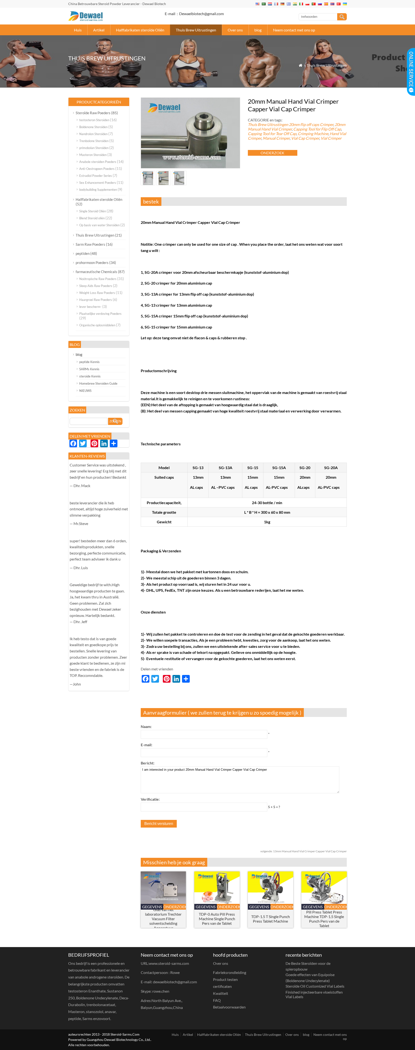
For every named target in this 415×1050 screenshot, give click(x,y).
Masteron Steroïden (93, 155)
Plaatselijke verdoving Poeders (100, 314)
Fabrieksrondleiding (229, 972)
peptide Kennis (89, 362)
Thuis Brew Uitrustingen (196, 30)
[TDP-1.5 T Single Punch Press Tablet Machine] (270, 902)
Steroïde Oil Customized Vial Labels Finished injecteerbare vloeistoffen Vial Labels (315, 991)
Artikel (98, 30)
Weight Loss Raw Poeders (97, 293)
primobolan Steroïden (94, 148)
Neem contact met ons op (294, 30)
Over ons (235, 30)
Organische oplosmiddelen (97, 325)
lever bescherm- (90, 307)
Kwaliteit (220, 993)
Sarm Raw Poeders (90, 244)
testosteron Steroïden (94, 120)
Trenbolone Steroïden (94, 141)
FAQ (217, 1000)
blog (258, 30)
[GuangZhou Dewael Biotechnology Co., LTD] (85, 19)
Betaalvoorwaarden (229, 1007)
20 (311, 124)
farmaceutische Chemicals (96, 271)
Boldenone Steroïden (93, 127)
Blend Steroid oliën (92, 218)
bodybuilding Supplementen (98, 189)
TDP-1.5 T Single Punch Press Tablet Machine (270, 918)
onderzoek (272, 152)
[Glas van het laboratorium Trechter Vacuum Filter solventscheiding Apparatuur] (163, 902)
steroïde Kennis (90, 376)
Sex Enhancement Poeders (97, 183)
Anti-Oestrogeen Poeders (97, 169)
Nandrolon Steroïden (93, 134)
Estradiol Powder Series (95, 176)
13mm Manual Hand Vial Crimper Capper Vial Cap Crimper (303, 851)
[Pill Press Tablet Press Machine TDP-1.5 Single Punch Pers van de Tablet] (324, 902)
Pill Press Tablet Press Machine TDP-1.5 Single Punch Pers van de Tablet (324, 919)
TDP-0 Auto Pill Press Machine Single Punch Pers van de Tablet (217, 918)
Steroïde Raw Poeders (93, 113)
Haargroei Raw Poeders (95, 300)
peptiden (83, 253)
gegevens (152, 906)
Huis (78, 30)
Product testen (225, 979)
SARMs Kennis (89, 369)
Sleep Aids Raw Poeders (95, 286)
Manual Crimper (276, 138)
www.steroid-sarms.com (169, 963)
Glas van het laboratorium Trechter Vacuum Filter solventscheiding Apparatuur (163, 918)
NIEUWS (85, 391)
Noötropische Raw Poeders (97, 279)
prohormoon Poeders (92, 262)
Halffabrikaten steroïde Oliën (140, 30)
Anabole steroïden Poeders (97, 162)
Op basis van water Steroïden (99, 225)
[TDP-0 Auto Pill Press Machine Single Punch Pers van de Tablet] (217, 902)
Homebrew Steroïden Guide (98, 383)
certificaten (222, 986)
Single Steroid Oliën (92, 211)
